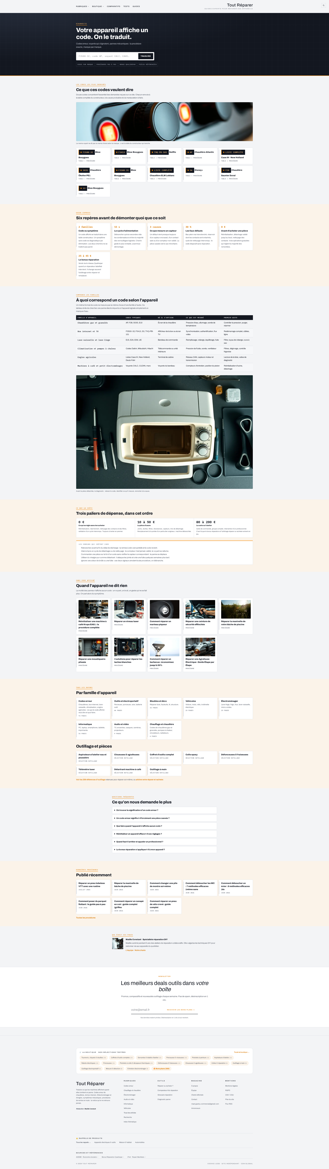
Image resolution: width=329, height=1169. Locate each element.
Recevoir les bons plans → (181, 1010)
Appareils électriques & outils (105, 1142)
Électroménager (129, 1095)
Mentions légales (231, 1086)
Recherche (128, 1117)
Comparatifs (113, 6)
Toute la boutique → (241, 1052)
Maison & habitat (125, 1142)
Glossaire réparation (165, 1095)
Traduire (146, 56)
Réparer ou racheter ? (165, 1086)
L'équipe (129, 950)
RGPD (227, 1090)
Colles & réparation (220, 1063)
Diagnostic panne (164, 1099)
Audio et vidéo (129, 1099)
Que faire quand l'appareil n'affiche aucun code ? (139, 826)
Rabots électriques (89, 1063)
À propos (194, 1086)
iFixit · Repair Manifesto (136, 1157)
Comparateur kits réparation (168, 1090)
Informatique (128, 1104)
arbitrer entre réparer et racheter (149, 780)
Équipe (194, 1090)
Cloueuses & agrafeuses (195, 1063)
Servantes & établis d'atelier (149, 1058)
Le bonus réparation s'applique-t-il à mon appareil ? (140, 850)
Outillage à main (240, 1063)
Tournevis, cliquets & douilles (93, 1058)
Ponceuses (109, 1063)
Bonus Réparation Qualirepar (113, 1157)
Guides (136, 6)
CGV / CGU (229, 1095)
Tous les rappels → (83, 1142)
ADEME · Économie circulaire (87, 1157)
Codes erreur (128, 1086)
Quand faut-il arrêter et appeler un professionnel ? (139, 842)
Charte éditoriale (197, 1095)
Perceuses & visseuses (176, 1058)
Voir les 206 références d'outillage (90, 780)
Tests (126, 6)
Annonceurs (195, 1108)
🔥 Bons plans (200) (161, 1069)
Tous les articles (130, 1113)
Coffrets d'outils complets (122, 1058)
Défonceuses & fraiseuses (169, 1063)
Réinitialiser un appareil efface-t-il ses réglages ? (139, 834)
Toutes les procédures (85, 918)
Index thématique (130, 1122)
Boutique (97, 6)
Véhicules (127, 1108)
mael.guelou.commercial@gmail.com (205, 1104)
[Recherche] (323, 5)
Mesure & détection (114, 1069)
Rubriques (81, 6)
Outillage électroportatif (91, 1069)
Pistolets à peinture (200, 1058)
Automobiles (139, 1142)
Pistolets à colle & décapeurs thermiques (136, 1063)
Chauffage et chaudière (132, 1090)
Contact (194, 1099)
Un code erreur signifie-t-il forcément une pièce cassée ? (143, 818)
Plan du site (229, 1099)
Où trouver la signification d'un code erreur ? (137, 810)
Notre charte (140, 950)
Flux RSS (228, 1104)
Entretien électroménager (137, 1069)
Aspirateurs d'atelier (223, 1058)
